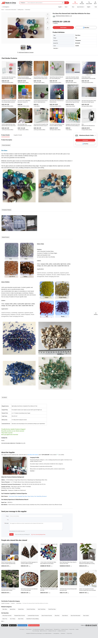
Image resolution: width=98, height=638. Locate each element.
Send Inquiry (63, 27)
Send (11, 534)
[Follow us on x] (88, 625)
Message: (7, 523)
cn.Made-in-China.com (62, 630)
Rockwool (44, 496)
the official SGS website (33, 454)
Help (73, 6)
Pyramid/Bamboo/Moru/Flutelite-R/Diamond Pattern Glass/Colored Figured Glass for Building (41, 77)
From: (7, 516)
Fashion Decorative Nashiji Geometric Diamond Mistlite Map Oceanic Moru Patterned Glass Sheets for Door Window (24, 77)
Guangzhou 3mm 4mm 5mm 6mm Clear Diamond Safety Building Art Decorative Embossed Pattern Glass (73, 125)
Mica (40, 496)
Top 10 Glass (12, 618)
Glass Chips (27, 496)
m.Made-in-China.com (52, 630)
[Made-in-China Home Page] (8, 2)
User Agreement (56, 633)
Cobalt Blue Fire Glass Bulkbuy (32, 618)
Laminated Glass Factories (33, 615)
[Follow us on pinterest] (94, 625)
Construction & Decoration (10, 9)
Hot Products (22, 629)
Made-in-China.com (43, 630)
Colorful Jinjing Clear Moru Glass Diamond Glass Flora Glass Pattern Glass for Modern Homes (9, 125)
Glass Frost (4, 618)
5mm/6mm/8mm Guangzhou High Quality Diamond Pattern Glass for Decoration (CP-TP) (41, 125)
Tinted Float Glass (52, 609)
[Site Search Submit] (66, 2)
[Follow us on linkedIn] (96, 625)
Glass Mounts (65, 615)
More (2, 621)
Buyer (66, 6)
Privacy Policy (69, 633)
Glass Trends (20, 618)
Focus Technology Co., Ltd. (40, 633)
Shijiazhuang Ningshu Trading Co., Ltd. (64, 15)
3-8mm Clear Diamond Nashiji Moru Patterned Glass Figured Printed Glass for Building (73, 101)
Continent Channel (64, 629)
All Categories (6, 6)
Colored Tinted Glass (31, 609)
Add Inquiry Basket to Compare (26, 52)
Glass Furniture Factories (47, 615)
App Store (4, 625)
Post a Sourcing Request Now (38, 534)
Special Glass (12, 609)
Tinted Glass (27, 9)
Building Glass (21, 9)
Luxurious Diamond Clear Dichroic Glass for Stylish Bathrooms (41, 101)
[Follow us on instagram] (90, 625)
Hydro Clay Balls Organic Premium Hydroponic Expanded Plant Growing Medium (86, 563)
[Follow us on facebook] (86, 625)
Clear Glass (4, 609)
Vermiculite (11, 496)
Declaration (63, 633)
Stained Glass (21, 609)
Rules (96, 6)
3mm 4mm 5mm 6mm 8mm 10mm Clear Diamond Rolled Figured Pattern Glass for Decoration (89, 101)
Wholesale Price (57, 629)
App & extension (80, 6)
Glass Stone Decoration (75, 615)
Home (2, 9)
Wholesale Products (49, 629)
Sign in (95, 3)
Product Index (71, 629)
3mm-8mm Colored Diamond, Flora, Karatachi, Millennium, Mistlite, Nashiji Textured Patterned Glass (57, 125)
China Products (28, 629)
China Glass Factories (6, 615)
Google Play (13, 625)
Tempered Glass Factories (19, 615)
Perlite (15, 496)
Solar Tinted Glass (41, 609)
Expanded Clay (21, 496)
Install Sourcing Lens (34, 625)
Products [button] (23, 2)
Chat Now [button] (87, 27)
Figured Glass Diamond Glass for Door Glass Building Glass (56, 77)
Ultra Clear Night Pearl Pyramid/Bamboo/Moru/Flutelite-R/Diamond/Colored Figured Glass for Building (25, 125)
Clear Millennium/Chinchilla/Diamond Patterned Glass (88, 125)
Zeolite (32, 496)
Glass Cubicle (86, 615)
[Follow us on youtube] (92, 625)
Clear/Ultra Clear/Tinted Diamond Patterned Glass (56, 101)
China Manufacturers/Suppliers (38, 629)
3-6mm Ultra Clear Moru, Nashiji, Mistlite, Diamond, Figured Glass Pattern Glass (72, 77)
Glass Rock (57, 615)
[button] (62, 2)
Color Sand (36, 496)
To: (8, 519)
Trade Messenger (22, 625)
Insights (77, 629)
